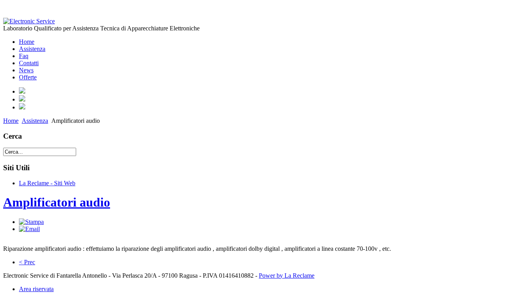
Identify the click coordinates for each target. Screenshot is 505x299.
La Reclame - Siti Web (47, 183)
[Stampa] (31, 221)
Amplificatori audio (56, 202)
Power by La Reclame (286, 275)
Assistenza (35, 120)
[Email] (29, 229)
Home (11, 120)
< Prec (27, 262)
